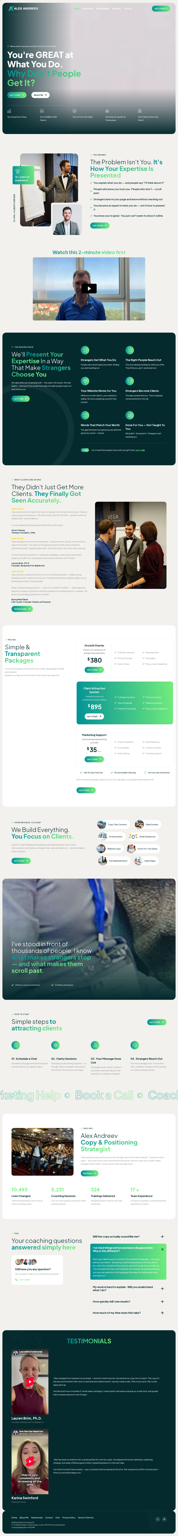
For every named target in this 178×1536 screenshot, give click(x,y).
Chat (57, 1517)
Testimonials (102, 8)
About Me (88, 8)
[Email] (158, 1519)
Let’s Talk (140, 450)
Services (116, 8)
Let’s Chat (92, 670)
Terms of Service (85, 1517)
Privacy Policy (68, 1517)
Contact (49, 1517)
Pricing (127, 8)
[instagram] (164, 1519)
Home (76, 8)
